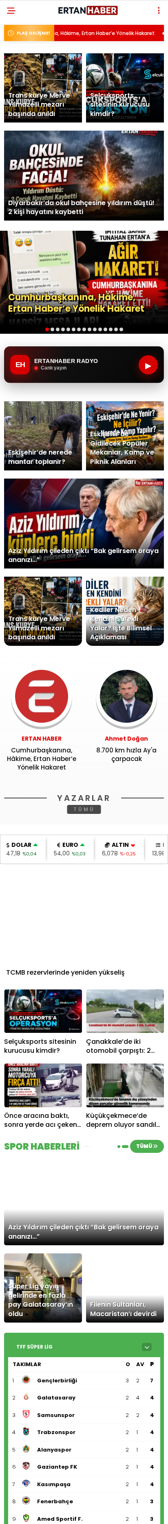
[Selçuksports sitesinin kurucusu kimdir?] (43, 1011)
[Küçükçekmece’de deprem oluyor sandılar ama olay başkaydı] (125, 1085)
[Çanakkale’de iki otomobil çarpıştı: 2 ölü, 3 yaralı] (125, 1011)
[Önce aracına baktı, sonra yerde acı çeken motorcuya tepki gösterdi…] (43, 1085)
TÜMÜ (84, 809)
